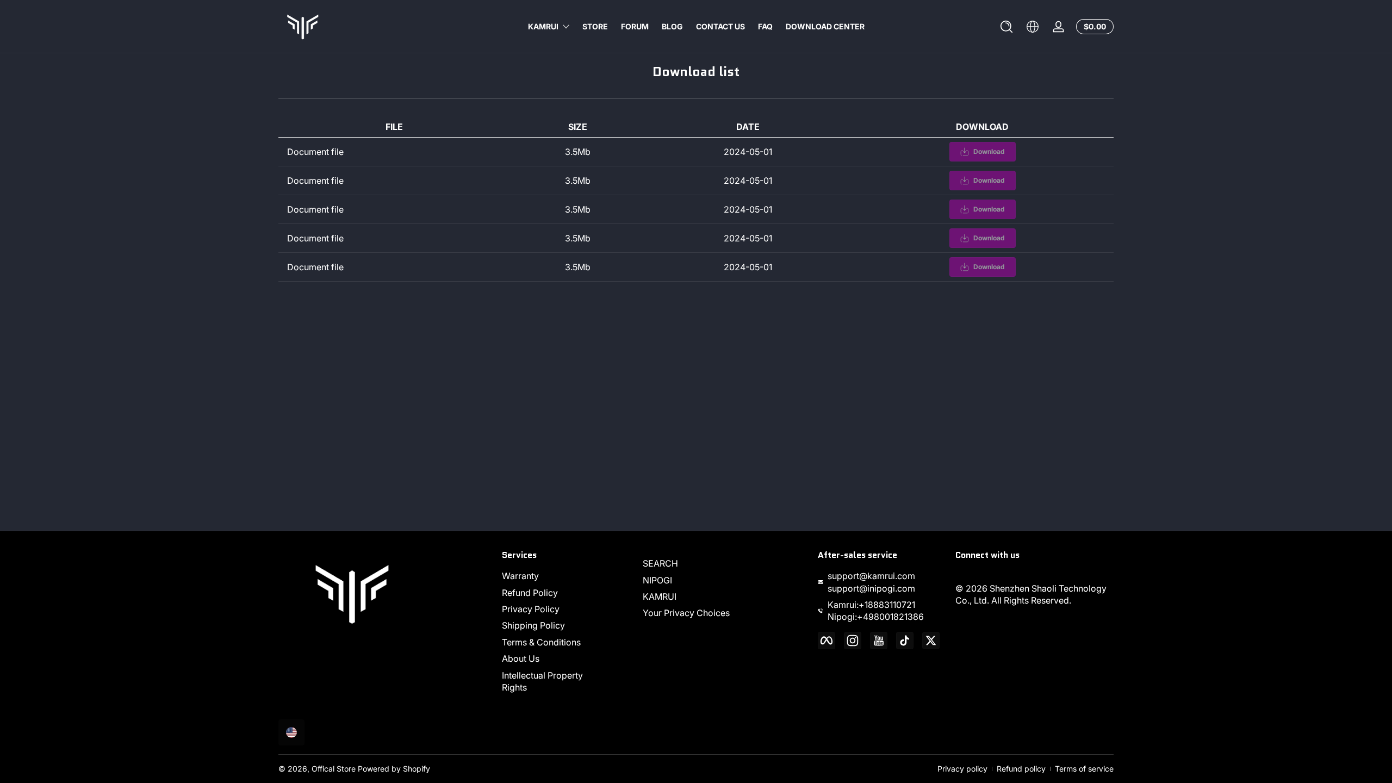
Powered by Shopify (394, 768)
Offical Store (334, 768)
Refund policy (1021, 768)
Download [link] (989, 151)
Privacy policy (962, 768)
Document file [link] (315, 151)
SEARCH (660, 563)
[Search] (1006, 26)
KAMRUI (543, 26)
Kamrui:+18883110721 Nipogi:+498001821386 (876, 610)
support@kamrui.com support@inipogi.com (871, 581)
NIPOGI (657, 580)
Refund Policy (530, 592)
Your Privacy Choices (686, 612)
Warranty (520, 575)
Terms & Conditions (541, 642)
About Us (520, 658)
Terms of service (1084, 768)
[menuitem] (554, 576)
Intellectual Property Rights (542, 681)
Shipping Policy (533, 625)
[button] (1006, 26)
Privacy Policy (531, 609)
